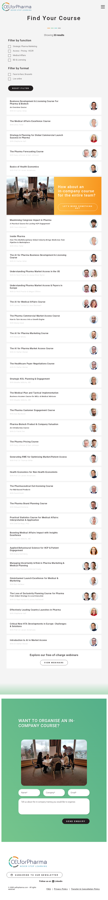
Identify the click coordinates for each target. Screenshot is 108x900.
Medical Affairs (19, 55)
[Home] (17, 7)
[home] (28, 861)
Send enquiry (75, 821)
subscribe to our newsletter (36, 875)
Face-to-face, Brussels (22, 74)
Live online (17, 79)
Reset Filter (20, 88)
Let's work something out (78, 207)
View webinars (54, 663)
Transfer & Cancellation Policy (85, 889)
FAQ (48, 889)
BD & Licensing (19, 60)
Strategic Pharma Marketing (25, 46)
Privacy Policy (61, 889)
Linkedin (58, 881)
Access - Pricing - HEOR (23, 51)
